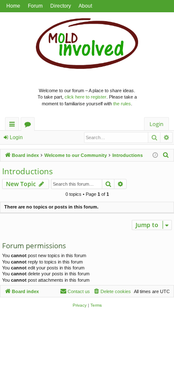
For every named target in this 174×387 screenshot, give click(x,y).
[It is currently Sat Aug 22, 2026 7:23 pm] (155, 155)
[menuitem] (166, 155)
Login (16, 137)
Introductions (27, 171)
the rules (122, 103)
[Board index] (87, 45)
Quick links (14, 125)
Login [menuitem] (156, 124)
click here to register (85, 96)
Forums (29, 125)
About (85, 6)
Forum (35, 6)
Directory (60, 6)
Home (13, 6)
